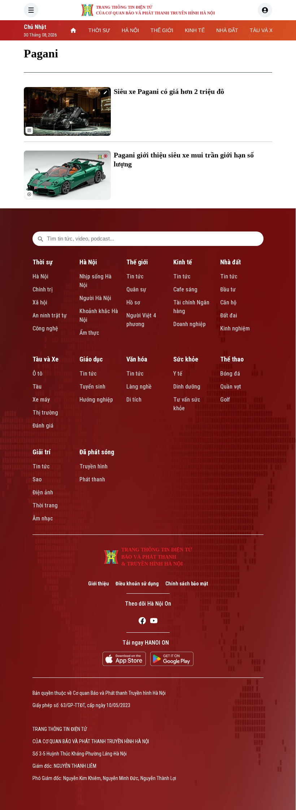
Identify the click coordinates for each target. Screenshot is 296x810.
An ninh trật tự (49, 315)
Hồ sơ (133, 302)
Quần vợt (230, 386)
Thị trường (45, 412)
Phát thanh (92, 479)
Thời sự (42, 262)
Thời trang (45, 505)
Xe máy (41, 399)
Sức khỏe (185, 359)
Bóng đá (230, 373)
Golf (225, 399)
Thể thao (232, 359)
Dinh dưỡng (186, 386)
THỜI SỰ (99, 30)
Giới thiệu (98, 583)
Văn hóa (136, 359)
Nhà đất (230, 262)
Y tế (177, 373)
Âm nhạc (42, 518)
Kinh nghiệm (235, 328)
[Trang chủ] (73, 30)
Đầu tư (228, 289)
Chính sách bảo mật (186, 583)
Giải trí (41, 452)
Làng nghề (139, 386)
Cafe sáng (185, 289)
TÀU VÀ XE (263, 30)
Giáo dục (91, 359)
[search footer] (40, 238)
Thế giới (137, 262)
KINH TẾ (195, 30)
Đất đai (228, 315)
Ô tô (37, 373)
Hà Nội (40, 276)
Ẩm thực (89, 332)
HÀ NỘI (130, 30)
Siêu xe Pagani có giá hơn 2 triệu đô (169, 91)
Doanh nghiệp (189, 324)
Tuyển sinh (92, 386)
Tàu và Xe (45, 359)
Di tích (134, 399)
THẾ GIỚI (162, 30)
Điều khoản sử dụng (137, 583)
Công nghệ (45, 328)
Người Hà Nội (95, 298)
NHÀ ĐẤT (227, 30)
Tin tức (135, 276)
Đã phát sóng (96, 452)
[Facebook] (142, 622)
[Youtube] (153, 622)
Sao (37, 479)
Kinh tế (182, 262)
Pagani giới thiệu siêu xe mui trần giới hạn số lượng (184, 159)
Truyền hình (93, 466)
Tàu (37, 386)
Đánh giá (42, 425)
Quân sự (136, 289)
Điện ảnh (42, 492)
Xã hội (39, 302)
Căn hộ (228, 302)
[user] (265, 10)
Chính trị (42, 289)
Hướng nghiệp (96, 399)
